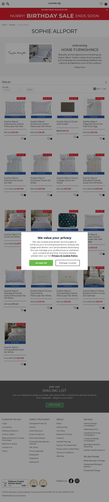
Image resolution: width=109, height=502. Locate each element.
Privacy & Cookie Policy (65, 256)
